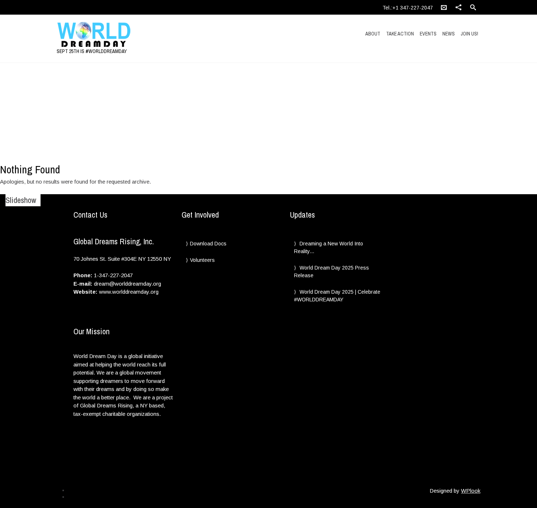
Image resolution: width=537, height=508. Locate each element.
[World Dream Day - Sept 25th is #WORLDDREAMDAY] (120, 35)
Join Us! (469, 33)
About (372, 33)
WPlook (470, 491)
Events (428, 33)
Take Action (400, 33)
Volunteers (202, 260)
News (448, 33)
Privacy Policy (81, 490)
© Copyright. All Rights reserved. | (101, 496)
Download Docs (208, 244)
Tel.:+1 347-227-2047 (407, 8)
